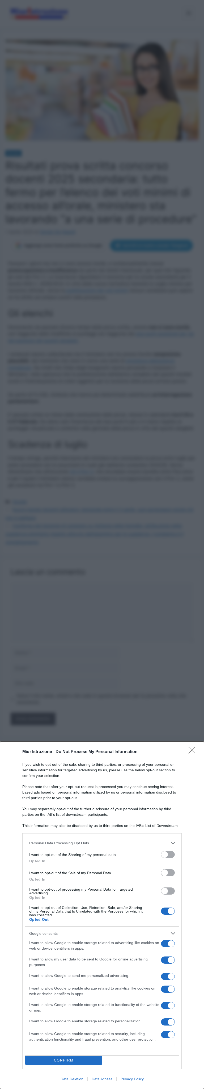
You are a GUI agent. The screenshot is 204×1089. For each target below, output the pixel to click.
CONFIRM (64, 1060)
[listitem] (102, 843)
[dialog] (102, 915)
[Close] (194, 752)
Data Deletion (72, 1079)
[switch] (168, 854)
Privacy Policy (132, 1079)
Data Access (102, 1079)
